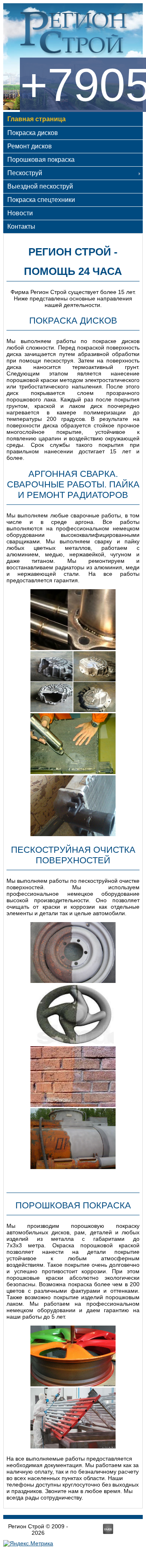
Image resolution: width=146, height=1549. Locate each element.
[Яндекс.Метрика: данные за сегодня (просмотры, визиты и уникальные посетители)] (28, 1543)
